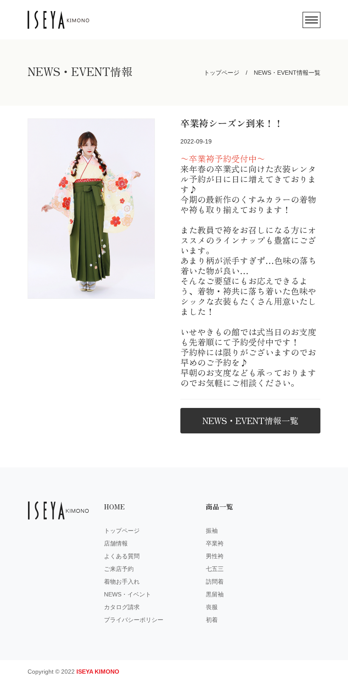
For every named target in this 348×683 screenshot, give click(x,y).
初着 (212, 619)
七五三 (215, 568)
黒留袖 (215, 594)
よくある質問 (122, 556)
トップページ (221, 72)
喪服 (212, 607)
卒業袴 (215, 543)
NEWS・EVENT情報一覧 (250, 420)
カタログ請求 (122, 607)
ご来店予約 (119, 568)
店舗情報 (116, 543)
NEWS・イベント (127, 594)
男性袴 (215, 556)
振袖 (212, 530)
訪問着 (215, 581)
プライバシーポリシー (133, 619)
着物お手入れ (122, 581)
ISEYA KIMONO (97, 671)
